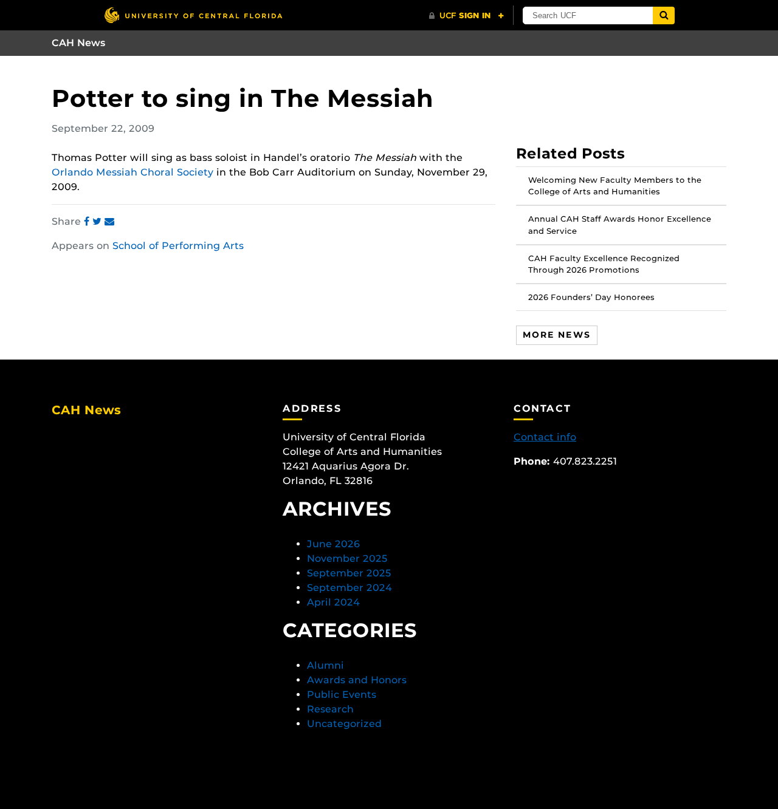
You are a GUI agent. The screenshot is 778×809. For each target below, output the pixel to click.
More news (557, 334)
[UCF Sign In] (466, 15)
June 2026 (333, 544)
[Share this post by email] (109, 221)
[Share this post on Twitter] (98, 221)
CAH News (79, 43)
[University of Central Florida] (193, 14)
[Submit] (664, 15)
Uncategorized (344, 723)
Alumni (325, 665)
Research (330, 709)
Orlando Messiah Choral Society (132, 172)
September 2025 (349, 573)
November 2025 (347, 558)
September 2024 (349, 587)
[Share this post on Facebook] (88, 221)
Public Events (341, 694)
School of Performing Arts (178, 245)
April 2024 (333, 602)
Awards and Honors (357, 680)
